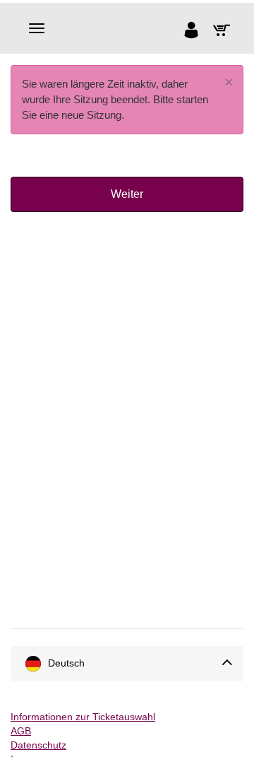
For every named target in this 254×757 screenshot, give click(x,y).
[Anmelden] (194, 32)
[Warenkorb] (224, 32)
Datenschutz (38, 745)
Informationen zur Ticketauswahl (83, 716)
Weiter (127, 194)
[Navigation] (36, 28)
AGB (21, 731)
